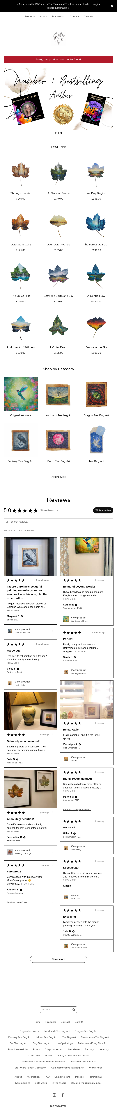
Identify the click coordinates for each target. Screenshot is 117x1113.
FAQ (47, 1076)
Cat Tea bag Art (19, 1043)
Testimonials (96, 1076)
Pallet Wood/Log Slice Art (92, 1043)
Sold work (41, 1082)
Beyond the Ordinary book (86, 1082)
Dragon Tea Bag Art (86, 1031)
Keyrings (104, 1049)
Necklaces (74, 1049)
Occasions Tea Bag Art (83, 1061)
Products (30, 16)
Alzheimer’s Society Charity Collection (43, 1061)
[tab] (56, 133)
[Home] (58, 38)
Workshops (96, 1067)
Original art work (29, 1031)
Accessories (33, 1055)
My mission (58, 16)
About (43, 16)
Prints (36, 1049)
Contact (74, 16)
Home (37, 1022)
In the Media (59, 1082)
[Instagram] (54, 1095)
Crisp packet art (54, 1049)
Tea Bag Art (69, 1037)
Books (49, 1055)
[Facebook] (62, 1095)
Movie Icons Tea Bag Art (95, 1037)
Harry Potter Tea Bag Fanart (73, 1055)
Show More (13, 610)
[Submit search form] (74, 1009)
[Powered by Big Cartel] (58, 1106)
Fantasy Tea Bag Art (20, 1037)
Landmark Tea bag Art (57, 1031)
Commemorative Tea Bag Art (67, 1067)
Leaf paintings (65, 1043)
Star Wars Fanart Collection (30, 1067)
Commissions (22, 1082)
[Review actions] (53, 580)
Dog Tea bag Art (42, 1043)
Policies (79, 1076)
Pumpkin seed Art (17, 1049)
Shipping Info (62, 1076)
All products (58, 476)
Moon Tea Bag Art (47, 1037)
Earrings (90, 1049)
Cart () (88, 16)
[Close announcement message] (112, 6)
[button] (57, 510)
